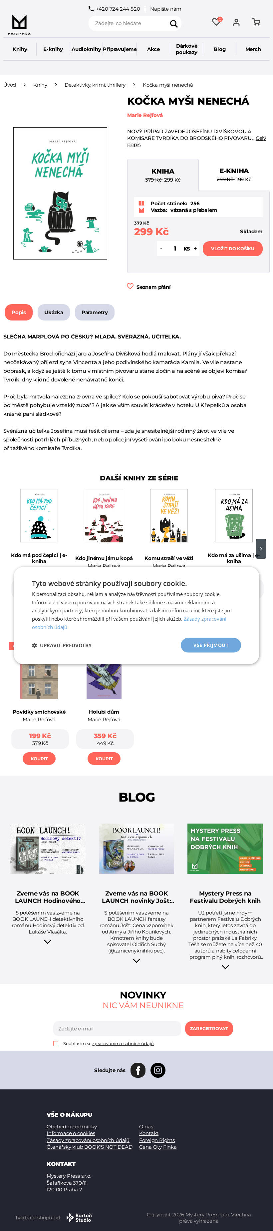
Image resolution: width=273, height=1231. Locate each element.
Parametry (95, 312)
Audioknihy (86, 49)
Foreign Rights (157, 1140)
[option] (39, 551)
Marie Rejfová (144, 115)
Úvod (9, 85)
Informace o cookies (71, 1133)
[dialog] (136, 615)
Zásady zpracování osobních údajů (88, 1140)
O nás (146, 1126)
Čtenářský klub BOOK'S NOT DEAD (89, 1147)
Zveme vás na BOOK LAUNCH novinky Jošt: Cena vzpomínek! (136, 897)
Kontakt (149, 1133)
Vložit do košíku (232, 248)
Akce (153, 49)
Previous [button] (12, 549)
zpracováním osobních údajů (123, 1043)
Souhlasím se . (109, 1043)
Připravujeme (120, 49)
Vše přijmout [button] (210, 645)
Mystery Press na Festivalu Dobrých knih (225, 897)
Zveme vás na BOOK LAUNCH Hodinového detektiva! (48, 897)
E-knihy (53, 49)
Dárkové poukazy (186, 49)
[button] (62, 645)
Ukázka (53, 312)
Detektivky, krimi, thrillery (95, 85)
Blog (220, 49)
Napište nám (165, 8)
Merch (253, 49)
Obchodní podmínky (72, 1126)
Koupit (39, 758)
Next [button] (261, 549)
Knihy (20, 49)
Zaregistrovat (209, 1028)
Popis (19, 312)
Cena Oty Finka (158, 1147)
